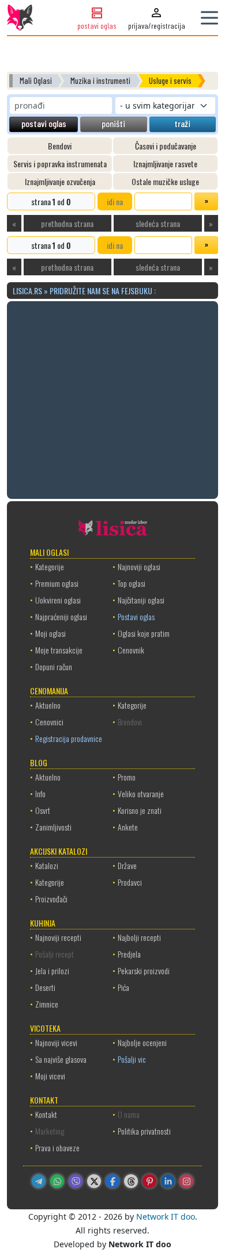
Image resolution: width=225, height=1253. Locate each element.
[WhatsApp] (57, 1181)
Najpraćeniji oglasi (61, 616)
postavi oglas (43, 123)
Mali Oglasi (36, 81)
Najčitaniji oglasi (141, 600)
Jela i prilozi (52, 970)
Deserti (45, 987)
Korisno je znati (140, 810)
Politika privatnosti (144, 1131)
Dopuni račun (53, 666)
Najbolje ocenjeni (142, 1042)
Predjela (129, 954)
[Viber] (75, 1181)
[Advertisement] (112, 398)
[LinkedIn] (168, 1181)
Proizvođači (51, 899)
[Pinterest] (149, 1181)
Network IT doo (165, 1216)
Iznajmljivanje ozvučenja (60, 181)
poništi (113, 123)
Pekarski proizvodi (144, 970)
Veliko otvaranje (141, 793)
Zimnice (46, 1004)
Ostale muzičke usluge (165, 181)
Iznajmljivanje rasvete (165, 163)
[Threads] (131, 1181)
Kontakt (46, 1114)
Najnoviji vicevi (56, 1042)
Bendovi (60, 146)
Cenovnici (49, 722)
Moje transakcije (58, 650)
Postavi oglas (136, 616)
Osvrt (42, 810)
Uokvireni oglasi (58, 600)
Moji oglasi (50, 633)
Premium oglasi (56, 583)
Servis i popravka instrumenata (60, 163)
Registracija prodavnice (68, 738)
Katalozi (46, 865)
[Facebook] (112, 1181)
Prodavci (130, 882)
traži (182, 123)
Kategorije (49, 566)
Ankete (128, 827)
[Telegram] (39, 1181)
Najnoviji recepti (58, 937)
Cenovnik (131, 650)
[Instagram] (186, 1181)
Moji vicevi (50, 1076)
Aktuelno (48, 705)
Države (127, 865)
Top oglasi (131, 583)
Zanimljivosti (53, 827)
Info (40, 793)
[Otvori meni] (209, 18)
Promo (127, 777)
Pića (123, 987)
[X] (94, 1181)
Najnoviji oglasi (139, 566)
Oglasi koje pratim (144, 633)
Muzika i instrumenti (100, 81)
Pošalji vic (132, 1059)
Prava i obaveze (57, 1147)
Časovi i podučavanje (165, 146)
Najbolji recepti (139, 937)
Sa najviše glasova (61, 1059)
